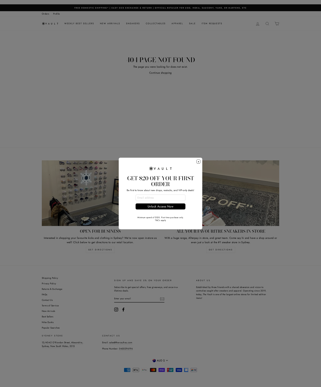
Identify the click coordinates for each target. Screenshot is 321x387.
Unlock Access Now (160, 206)
